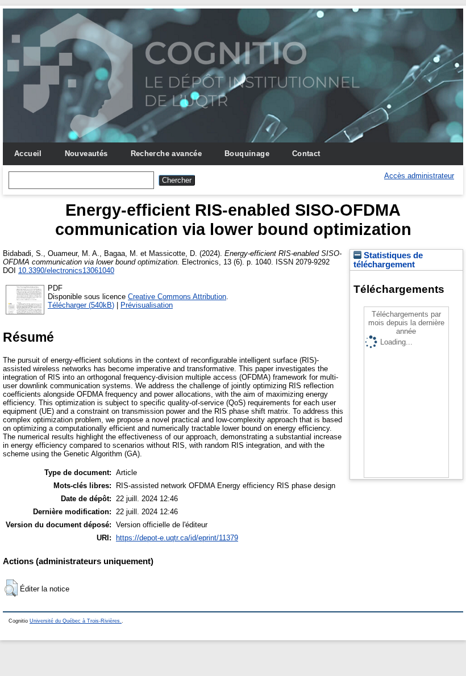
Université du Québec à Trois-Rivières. (76, 621)
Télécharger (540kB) (81, 305)
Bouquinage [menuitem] (246, 153)
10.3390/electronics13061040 (66, 270)
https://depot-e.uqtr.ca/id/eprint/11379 (177, 538)
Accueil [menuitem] (28, 153)
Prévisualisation (146, 305)
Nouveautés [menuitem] (86, 153)
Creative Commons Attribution (177, 296)
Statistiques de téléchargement (388, 260)
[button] (11, 588)
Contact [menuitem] (306, 153)
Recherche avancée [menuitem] (166, 153)
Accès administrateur (419, 175)
